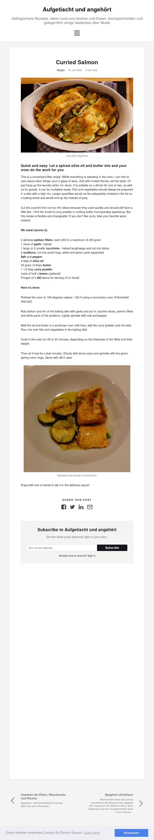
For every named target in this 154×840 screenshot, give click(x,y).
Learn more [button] (92, 832)
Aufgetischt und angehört (77, 9)
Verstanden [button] (131, 832)
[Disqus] (77, 613)
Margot (61, 70)
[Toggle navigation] (77, 33)
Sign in (91, 555)
